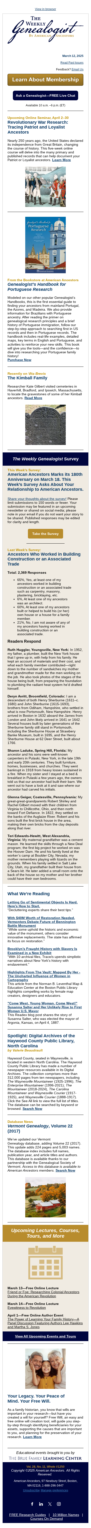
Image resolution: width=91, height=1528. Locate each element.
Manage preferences (54, 1490)
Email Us (77, 69)
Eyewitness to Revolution (27, 1308)
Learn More (61, 160)
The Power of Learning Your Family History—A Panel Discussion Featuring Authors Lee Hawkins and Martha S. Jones (45, 1323)
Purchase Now (19, 360)
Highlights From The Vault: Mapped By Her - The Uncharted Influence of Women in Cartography (44, 976)
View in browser (45, 9)
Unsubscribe (31, 1490)
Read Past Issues (71, 62)
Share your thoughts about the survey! (37, 499)
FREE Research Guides (27, 1515)
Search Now (32, 1109)
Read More (33, 398)
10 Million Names (66, 1515)
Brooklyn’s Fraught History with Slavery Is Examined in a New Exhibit (42, 951)
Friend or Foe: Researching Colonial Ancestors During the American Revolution (43, 1294)
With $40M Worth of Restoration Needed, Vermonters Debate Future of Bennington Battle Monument (42, 922)
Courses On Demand (46, 1519)
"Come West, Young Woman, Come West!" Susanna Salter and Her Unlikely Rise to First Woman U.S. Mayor (45, 1007)
